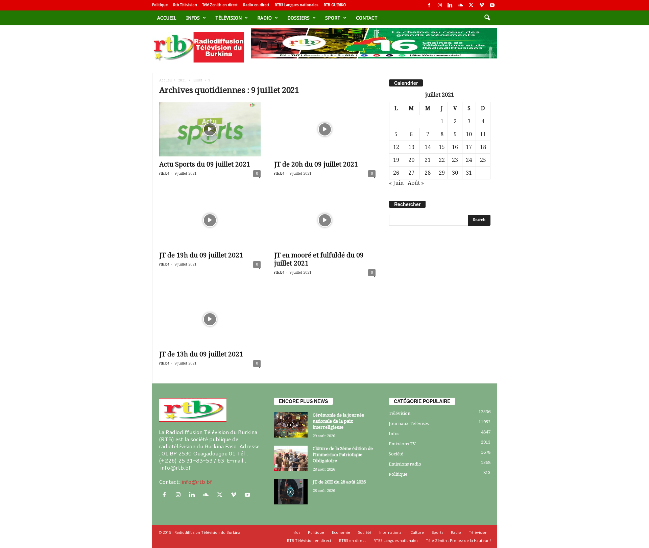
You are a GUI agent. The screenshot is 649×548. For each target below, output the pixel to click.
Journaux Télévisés (409, 423)
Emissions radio (405, 464)
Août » (416, 183)
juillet (197, 80)
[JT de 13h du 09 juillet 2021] (210, 319)
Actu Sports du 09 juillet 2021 (204, 164)
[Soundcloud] (461, 5)
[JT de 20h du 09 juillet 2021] (325, 129)
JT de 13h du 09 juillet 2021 (201, 354)
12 (396, 147)
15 (442, 147)
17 (469, 147)
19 (396, 160)
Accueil (166, 18)
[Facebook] (429, 5)
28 (428, 173)
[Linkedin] (450, 5)
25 (483, 160)
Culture (417, 532)
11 (483, 134)
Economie (341, 532)
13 (411, 147)
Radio (264, 18)
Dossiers (298, 18)
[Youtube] (492, 5)
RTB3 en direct (352, 540)
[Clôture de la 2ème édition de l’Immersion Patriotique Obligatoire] (291, 458)
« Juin (396, 183)
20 (411, 160)
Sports (437, 532)
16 (455, 147)
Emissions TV (402, 443)
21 (428, 160)
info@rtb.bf (197, 481)
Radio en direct (256, 5)
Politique (160, 5)
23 (455, 160)
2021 (182, 80)
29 (442, 173)
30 (455, 173)
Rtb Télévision (185, 5)
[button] (487, 17)
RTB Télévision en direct (309, 540)
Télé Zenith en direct (220, 5)
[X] (471, 5)
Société (396, 453)
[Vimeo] (482, 5)
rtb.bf (164, 173)
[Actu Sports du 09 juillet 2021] (210, 129)
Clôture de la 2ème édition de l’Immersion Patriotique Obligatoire (343, 454)
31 (469, 173)
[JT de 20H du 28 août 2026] (291, 491)
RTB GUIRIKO (335, 5)
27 (411, 173)
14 (428, 147)
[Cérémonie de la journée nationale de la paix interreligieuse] (291, 425)
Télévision (228, 18)
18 (483, 147)
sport (332, 18)
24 (469, 160)
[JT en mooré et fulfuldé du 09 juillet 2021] (325, 220)
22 (442, 160)
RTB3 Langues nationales (296, 5)
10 (469, 134)
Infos (193, 18)
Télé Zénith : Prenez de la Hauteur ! (458, 540)
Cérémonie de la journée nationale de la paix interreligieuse (338, 421)
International (391, 532)
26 (396, 173)
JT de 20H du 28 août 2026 (339, 481)
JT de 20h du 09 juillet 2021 (316, 164)
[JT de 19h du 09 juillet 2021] (210, 220)
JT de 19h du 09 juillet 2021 (201, 255)
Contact (367, 18)
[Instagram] (440, 5)
